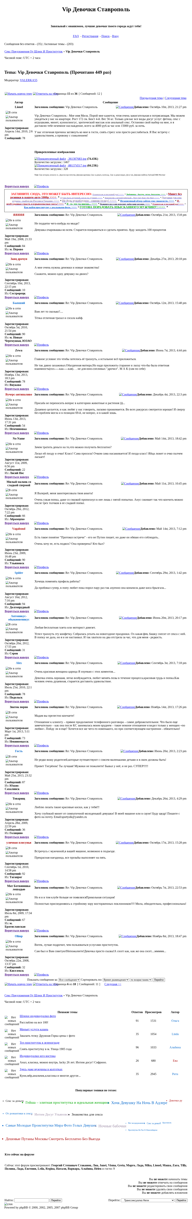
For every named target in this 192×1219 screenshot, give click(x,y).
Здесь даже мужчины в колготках (41, 1069)
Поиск (105, 36)
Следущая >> (112, 984)
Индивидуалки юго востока (38, 1056)
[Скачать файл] (50, 158)
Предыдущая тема (151, 98)
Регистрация (90, 36)
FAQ (76, 36)
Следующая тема (175, 98)
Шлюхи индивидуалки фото (38, 1016)
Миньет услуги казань (34, 1029)
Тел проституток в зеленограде (39, 1042)
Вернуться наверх (17, 186)
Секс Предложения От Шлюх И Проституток (33, 51)
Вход (115, 36)
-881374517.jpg (77, 165)
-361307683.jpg (77, 158)
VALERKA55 (28, 80)
